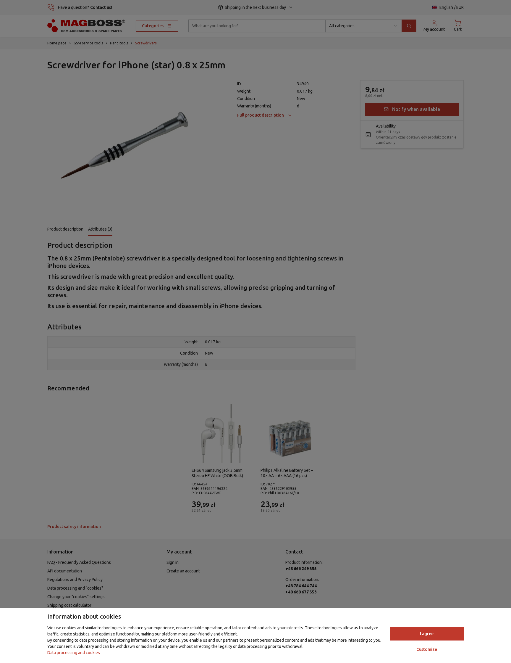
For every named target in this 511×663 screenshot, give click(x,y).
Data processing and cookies (73, 652)
